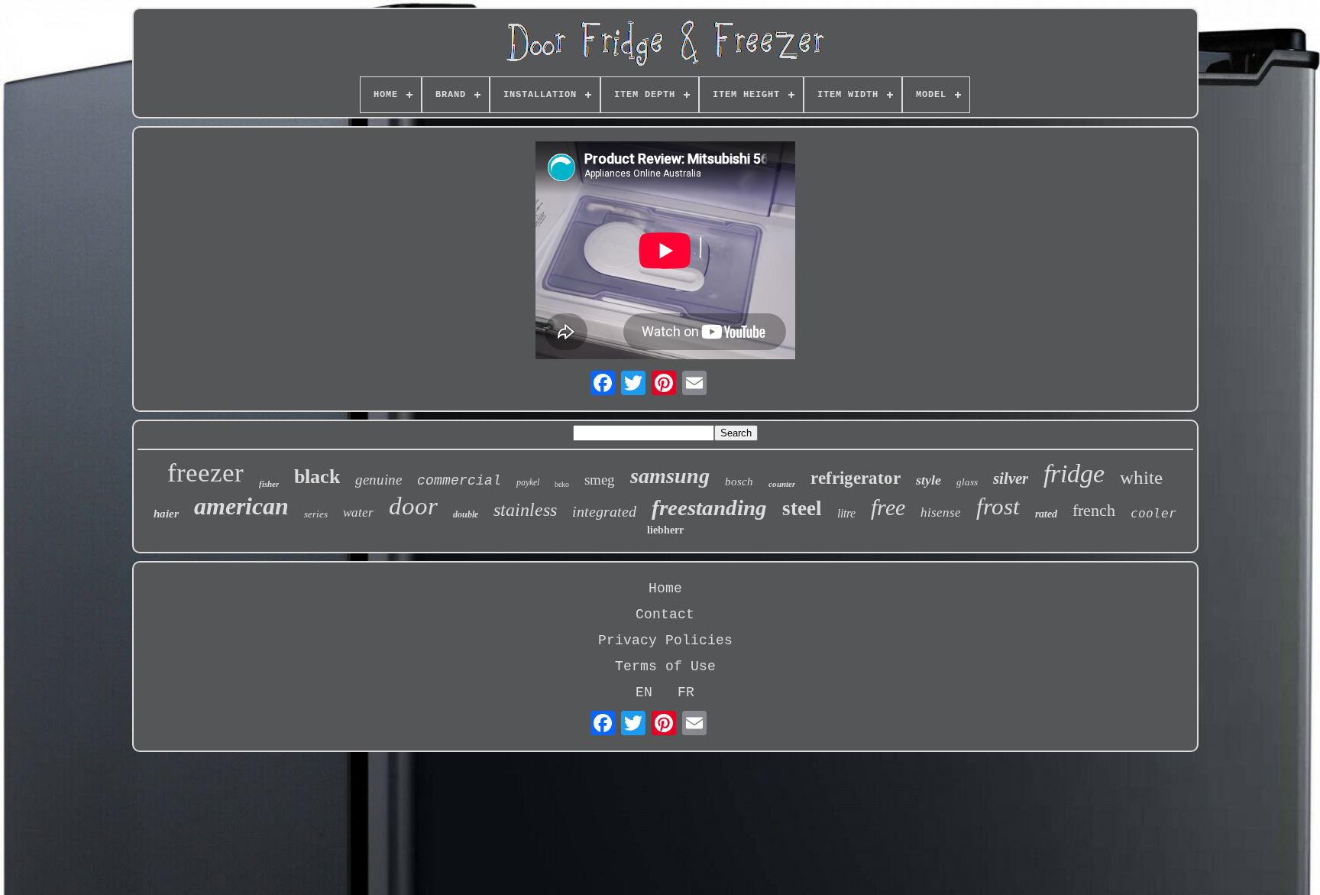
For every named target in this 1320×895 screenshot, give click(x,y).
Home (665, 588)
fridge (1074, 473)
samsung (670, 476)
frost (998, 506)
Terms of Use (665, 666)
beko (562, 484)
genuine (378, 480)
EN (644, 692)
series (316, 514)
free (888, 507)
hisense (940, 512)
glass (967, 482)
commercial (459, 480)
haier (166, 513)
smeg (599, 480)
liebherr (665, 530)
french (1093, 510)
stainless (525, 510)
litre (846, 513)
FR (686, 692)
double (465, 514)
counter (781, 483)
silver (1010, 478)
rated (1046, 514)
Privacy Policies (665, 640)
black (317, 476)
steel (802, 508)
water (358, 512)
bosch (739, 481)
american (241, 506)
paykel (527, 482)
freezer (205, 473)
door (413, 506)
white (1141, 477)
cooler (1153, 513)
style (928, 480)
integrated (604, 511)
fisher (269, 483)
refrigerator (855, 478)
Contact (665, 614)
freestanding (709, 507)
